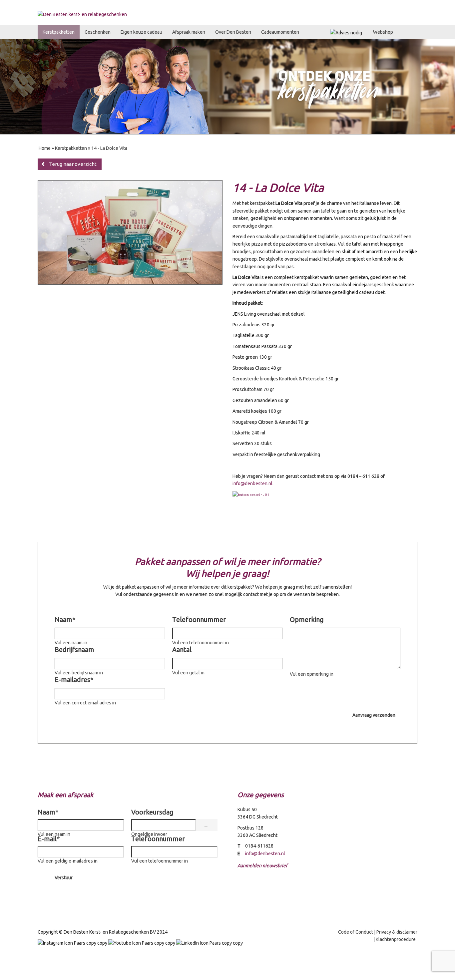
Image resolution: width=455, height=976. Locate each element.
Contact (407, 5)
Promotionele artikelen (371, 5)
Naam (65, 619)
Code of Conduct (355, 932)
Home (338, 5)
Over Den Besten (233, 32)
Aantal (182, 649)
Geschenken (98, 32)
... (206, 825)
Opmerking (307, 619)
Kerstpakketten (59, 32)
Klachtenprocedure (396, 939)
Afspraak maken (188, 32)
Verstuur (64, 877)
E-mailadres (74, 679)
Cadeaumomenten (280, 32)
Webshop (383, 32)
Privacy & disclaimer (396, 932)
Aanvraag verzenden (373, 715)
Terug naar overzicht (73, 164)
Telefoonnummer (199, 619)
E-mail (49, 839)
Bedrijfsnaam (74, 649)
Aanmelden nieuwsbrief (262, 865)
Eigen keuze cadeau (141, 32)
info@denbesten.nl (252, 483)
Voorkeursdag (152, 812)
